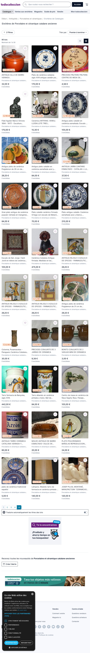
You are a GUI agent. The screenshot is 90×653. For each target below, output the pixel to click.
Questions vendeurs (79, 613)
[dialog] (18, 621)
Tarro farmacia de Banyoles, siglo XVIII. (13, 396)
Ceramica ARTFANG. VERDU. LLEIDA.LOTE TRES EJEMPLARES (44, 122)
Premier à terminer (77, 32)
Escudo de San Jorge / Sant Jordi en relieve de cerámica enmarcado (13, 259)
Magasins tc (56, 617)
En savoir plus (22, 610)
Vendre (60, 11)
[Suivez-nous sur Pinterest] (48, 626)
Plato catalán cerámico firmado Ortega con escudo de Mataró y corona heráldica (45, 213)
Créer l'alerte (11, 564)
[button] (18, 614)
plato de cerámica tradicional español (14, 488)
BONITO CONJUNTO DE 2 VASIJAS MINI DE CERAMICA (74, 350)
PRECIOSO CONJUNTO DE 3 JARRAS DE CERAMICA (44, 350)
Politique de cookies (46, 635)
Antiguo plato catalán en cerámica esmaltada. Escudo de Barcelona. (75, 122)
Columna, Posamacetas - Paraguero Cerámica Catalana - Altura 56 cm (15, 350)
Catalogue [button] (7, 11)
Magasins (38, 11)
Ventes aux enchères (23, 11)
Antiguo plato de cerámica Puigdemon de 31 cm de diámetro (73, 305)
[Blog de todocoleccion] (62, 626)
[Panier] (87, 4)
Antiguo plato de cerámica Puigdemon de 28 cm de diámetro (13, 167)
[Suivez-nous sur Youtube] (53, 626)
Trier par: (63, 32)
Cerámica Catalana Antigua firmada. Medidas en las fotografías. (43, 259)
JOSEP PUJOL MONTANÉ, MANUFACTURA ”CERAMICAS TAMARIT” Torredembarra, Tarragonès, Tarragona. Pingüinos (74, 488)
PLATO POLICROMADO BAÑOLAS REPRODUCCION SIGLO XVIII (73, 442)
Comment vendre (58, 613)
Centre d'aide (77, 609)
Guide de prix (49, 11)
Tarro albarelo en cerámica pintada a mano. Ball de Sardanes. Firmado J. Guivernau (45, 396)
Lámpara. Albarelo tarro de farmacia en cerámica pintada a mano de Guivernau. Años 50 (45, 488)
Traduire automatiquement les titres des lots (24, 512)
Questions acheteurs (79, 617)
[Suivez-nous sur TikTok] (58, 626)
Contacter (75, 621)
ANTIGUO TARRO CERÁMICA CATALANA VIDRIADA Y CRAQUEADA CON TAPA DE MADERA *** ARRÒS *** (14, 442)
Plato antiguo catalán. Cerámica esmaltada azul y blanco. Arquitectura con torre (75, 213)
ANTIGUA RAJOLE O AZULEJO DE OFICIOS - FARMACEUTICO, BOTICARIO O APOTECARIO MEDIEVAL (74, 259)
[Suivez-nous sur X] (44, 626)
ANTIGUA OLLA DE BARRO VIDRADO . (13, 76)
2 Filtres (9, 32)
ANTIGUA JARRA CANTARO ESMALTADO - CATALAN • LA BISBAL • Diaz (74, 167)
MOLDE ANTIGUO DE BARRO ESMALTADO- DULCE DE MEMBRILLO (44, 442)
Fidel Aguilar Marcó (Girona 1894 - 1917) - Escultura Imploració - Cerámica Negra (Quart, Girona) (14, 122)
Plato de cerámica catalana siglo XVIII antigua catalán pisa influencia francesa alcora (44, 76)
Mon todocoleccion (79, 11)
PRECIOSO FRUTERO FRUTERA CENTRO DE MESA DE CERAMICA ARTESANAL (74, 76)
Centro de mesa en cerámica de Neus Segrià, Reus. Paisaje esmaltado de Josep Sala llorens (75, 396)
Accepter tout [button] (11, 643)
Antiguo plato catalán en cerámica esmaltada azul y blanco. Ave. (43, 167)
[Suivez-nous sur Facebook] (39, 626)
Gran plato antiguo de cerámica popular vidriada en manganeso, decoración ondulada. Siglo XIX (15, 213)
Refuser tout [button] (26, 643)
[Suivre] (25, 48)
